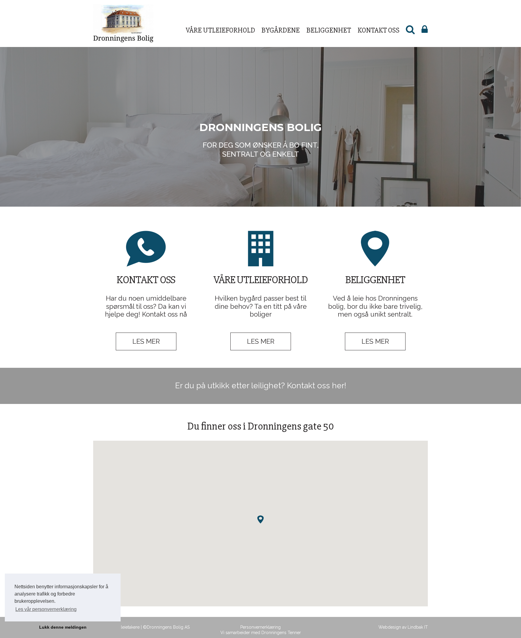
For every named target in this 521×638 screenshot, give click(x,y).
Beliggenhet (328, 30)
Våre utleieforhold (220, 30)
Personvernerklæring (260, 627)
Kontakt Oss (378, 30)
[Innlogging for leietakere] (425, 30)
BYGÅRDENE (280, 30)
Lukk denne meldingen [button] (63, 627)
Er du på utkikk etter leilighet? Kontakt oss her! (260, 385)
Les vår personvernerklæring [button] (46, 609)
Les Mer (146, 341)
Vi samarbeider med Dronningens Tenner (260, 632)
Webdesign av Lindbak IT (403, 627)
